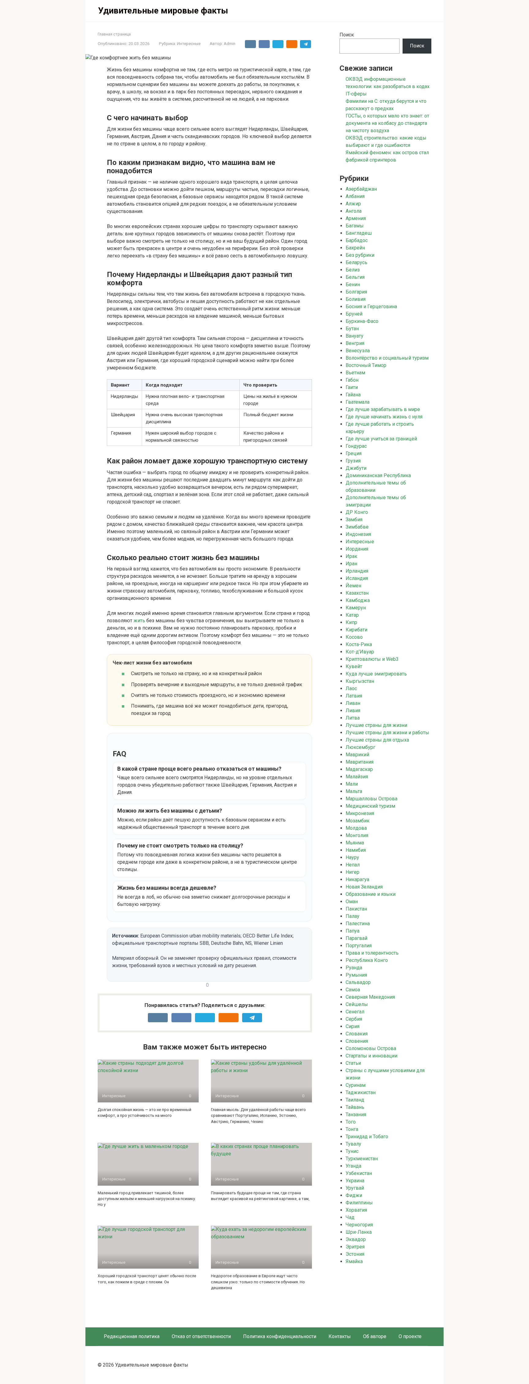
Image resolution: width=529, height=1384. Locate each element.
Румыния (356, 975)
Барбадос (357, 240)
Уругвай (355, 1188)
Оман (352, 901)
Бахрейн (355, 248)
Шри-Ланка (359, 1232)
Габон (352, 380)
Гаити (352, 387)
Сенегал (355, 1012)
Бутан (352, 328)
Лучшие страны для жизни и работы (387, 732)
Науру (352, 857)
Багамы (355, 226)
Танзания (356, 1114)
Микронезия (360, 813)
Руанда (354, 968)
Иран (351, 564)
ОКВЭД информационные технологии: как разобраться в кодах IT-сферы (388, 86)
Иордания (357, 549)
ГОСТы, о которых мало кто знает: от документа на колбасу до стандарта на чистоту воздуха (387, 123)
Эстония (355, 1254)
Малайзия (357, 777)
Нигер (352, 872)
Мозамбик (358, 821)
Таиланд (355, 1100)
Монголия (357, 835)
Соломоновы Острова (371, 1048)
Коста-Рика (359, 644)
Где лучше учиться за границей (381, 439)
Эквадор (356, 1239)
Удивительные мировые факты (163, 11)
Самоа (353, 990)
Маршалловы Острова (371, 799)
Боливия (356, 299)
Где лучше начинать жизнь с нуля (384, 417)
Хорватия (356, 1210)
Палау (352, 916)
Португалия (359, 945)
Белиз (353, 270)
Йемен (353, 586)
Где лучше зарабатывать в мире (383, 409)
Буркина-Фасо (362, 321)
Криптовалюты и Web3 (372, 659)
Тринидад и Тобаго (367, 1136)
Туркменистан (362, 1158)
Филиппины (359, 1203)
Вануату (354, 336)
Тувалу (353, 1144)
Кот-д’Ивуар (360, 652)
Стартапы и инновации (371, 1056)
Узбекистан (359, 1173)
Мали (352, 784)
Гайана (353, 395)
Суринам (356, 1085)
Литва (353, 718)
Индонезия (358, 534)
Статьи (353, 1063)
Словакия (357, 1034)
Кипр (351, 622)
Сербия (354, 1019)
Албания (355, 196)
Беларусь (356, 262)
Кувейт (354, 666)
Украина (355, 1181)
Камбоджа (358, 600)
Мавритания (359, 762)
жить (139, 620)
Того (351, 1122)
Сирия (352, 1026)
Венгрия (355, 343)
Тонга (352, 1129)
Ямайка (354, 1261)
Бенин (353, 284)
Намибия (356, 850)
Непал (353, 865)
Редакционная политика (131, 1336)
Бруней (354, 314)
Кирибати (356, 630)
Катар (352, 615)
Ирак (351, 556)
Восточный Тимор (366, 365)
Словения (357, 1041)
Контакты (339, 1336)
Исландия (357, 578)
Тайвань (355, 1107)
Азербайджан (361, 189)
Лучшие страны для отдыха (377, 740)
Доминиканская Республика (378, 475)
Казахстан (357, 593)
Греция (354, 453)
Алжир (353, 204)
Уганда (353, 1166)
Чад (350, 1217)
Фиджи (354, 1195)
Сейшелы (357, 1004)
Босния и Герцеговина (371, 306)
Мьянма (355, 843)
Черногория (359, 1225)
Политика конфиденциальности (279, 1336)
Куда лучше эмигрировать (376, 674)
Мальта (354, 791)
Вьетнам (355, 373)
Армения (356, 218)
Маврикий (357, 754)
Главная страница (114, 34)
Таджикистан (361, 1092)
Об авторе (374, 1336)
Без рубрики (360, 255)
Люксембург (360, 747)
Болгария (356, 292)
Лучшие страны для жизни (376, 725)
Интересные (189, 43)
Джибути (356, 468)
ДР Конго (357, 512)
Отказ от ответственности (201, 1336)
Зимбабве (357, 527)
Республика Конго (367, 960)
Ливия (353, 710)
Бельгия (355, 277)
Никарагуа (357, 879)
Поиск (347, 35)
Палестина (358, 923)
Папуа (352, 931)
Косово (354, 637)
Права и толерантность (372, 953)
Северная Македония (370, 997)
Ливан (353, 703)
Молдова (356, 828)
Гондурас (356, 446)
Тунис (352, 1151)
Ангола (354, 211)
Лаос (351, 688)
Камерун (356, 608)
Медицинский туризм (370, 806)
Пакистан (356, 909)
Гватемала (358, 402)
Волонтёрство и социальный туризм (387, 358)
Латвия (354, 696)
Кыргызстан (360, 681)
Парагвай (356, 938)
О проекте (410, 1336)
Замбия (354, 519)
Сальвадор (358, 982)
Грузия (353, 461)
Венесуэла (358, 350)
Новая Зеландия (364, 887)
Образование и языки (371, 894)
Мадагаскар (359, 769)
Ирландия (357, 571)
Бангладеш (359, 233)
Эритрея (355, 1247)
